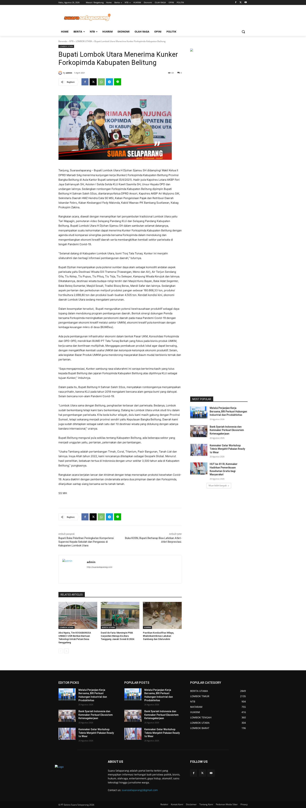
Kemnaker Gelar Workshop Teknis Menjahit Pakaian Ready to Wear (227, 449)
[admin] (60, 73)
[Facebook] (236, 3)
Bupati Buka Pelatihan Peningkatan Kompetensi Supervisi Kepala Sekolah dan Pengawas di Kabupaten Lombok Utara (86, 541)
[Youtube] (245, 3)
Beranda (62, 41)
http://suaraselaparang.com (99, 567)
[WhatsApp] (101, 81)
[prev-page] (60, 651)
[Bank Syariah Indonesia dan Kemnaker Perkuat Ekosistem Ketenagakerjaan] (198, 431)
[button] (243, 31)
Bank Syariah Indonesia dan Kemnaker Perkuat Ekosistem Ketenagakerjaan (227, 430)
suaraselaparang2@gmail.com (140, 790)
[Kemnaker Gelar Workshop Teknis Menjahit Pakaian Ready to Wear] (198, 450)
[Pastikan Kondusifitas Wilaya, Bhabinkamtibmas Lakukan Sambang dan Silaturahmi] (162, 615)
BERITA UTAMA (108, 627)
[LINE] (117, 81)
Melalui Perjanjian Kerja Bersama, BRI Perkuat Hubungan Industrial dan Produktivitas (228, 411)
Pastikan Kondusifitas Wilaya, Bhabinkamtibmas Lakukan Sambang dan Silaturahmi (158, 635)
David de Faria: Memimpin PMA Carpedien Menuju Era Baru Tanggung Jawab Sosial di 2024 (117, 635)
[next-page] (66, 651)
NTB (71, 41)
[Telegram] (109, 81)
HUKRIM (147, 627)
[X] (241, 3)
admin (69, 72)
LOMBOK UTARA (84, 41)
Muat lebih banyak (218, 485)
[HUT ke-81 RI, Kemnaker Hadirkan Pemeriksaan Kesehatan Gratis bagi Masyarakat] (198, 468)
